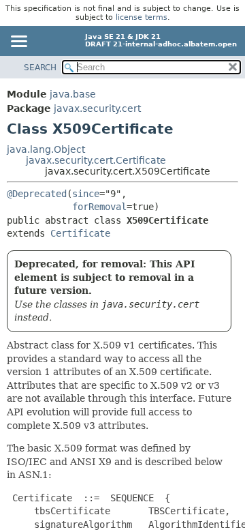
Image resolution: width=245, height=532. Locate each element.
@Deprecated (37, 193)
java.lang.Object (46, 149)
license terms (141, 17)
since (85, 193)
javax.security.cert (97, 108)
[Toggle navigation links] (18, 42)
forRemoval (99, 206)
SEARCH (40, 67)
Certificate (80, 233)
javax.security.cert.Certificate (96, 160)
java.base (73, 94)
